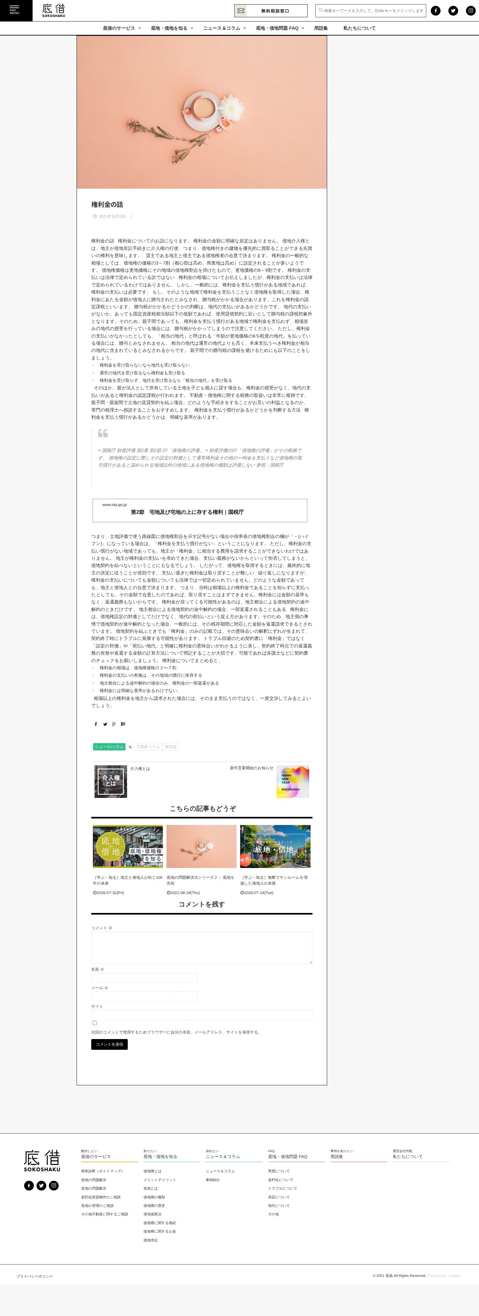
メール (99, 988)
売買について (279, 1171)
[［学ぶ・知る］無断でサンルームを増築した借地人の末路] (275, 846)
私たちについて (359, 28)
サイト (97, 1006)
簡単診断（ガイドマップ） (103, 1171)
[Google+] (112, 724)
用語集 (321, 28)
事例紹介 (213, 1180)
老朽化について (281, 1180)
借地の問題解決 (93, 1180)
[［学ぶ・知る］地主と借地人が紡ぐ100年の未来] (128, 846)
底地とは (150, 1189)
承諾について (279, 1197)
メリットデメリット (159, 1180)
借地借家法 (152, 1214)
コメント (101, 928)
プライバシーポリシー (35, 1277)
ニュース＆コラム (221, 28)
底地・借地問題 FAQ (277, 28)
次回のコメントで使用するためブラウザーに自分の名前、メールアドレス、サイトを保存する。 (176, 1032)
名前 (97, 969)
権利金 (171, 747)
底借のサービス (119, 28)
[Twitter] (104, 724)
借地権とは (152, 1171)
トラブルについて (283, 1189)
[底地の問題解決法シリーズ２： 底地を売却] (202, 846)
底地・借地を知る (169, 28)
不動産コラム (148, 747)
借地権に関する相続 (159, 1223)
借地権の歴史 (154, 1206)
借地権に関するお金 (159, 1232)
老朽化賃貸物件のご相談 (101, 1197)
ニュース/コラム (109, 747)
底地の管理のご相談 (97, 1206)
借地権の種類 (154, 1197)
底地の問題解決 (93, 1189)
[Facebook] (95, 724)
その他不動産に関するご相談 (104, 1214)
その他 (273, 1214)
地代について (279, 1206)
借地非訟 (150, 1240)
